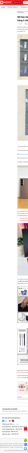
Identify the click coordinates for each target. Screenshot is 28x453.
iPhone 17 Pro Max (13, 443)
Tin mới (3, 7)
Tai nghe (12, 447)
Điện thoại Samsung (18, 445)
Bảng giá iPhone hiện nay (6, 445)
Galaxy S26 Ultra (4, 443)
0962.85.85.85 (15, 426)
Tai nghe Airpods (19, 447)
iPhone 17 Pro (22, 443)
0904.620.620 (19, 429)
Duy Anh (20, 23)
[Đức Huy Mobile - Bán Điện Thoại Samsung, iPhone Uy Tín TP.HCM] (6, 2)
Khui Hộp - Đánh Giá (13, 7)
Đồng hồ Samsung (4, 447)
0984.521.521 (14, 431)
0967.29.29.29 (23, 426)
